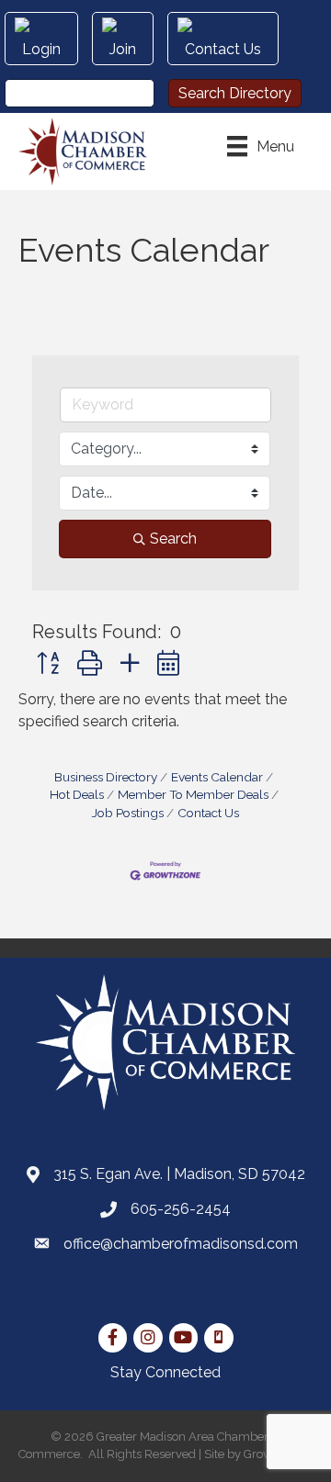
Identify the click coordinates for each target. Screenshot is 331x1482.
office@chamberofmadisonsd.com (180, 1243)
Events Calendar (217, 776)
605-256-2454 (181, 1209)
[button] (48, 663)
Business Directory (105, 776)
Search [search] (173, 538)
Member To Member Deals (193, 794)
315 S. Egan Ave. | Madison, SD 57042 (179, 1174)
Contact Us (208, 812)
